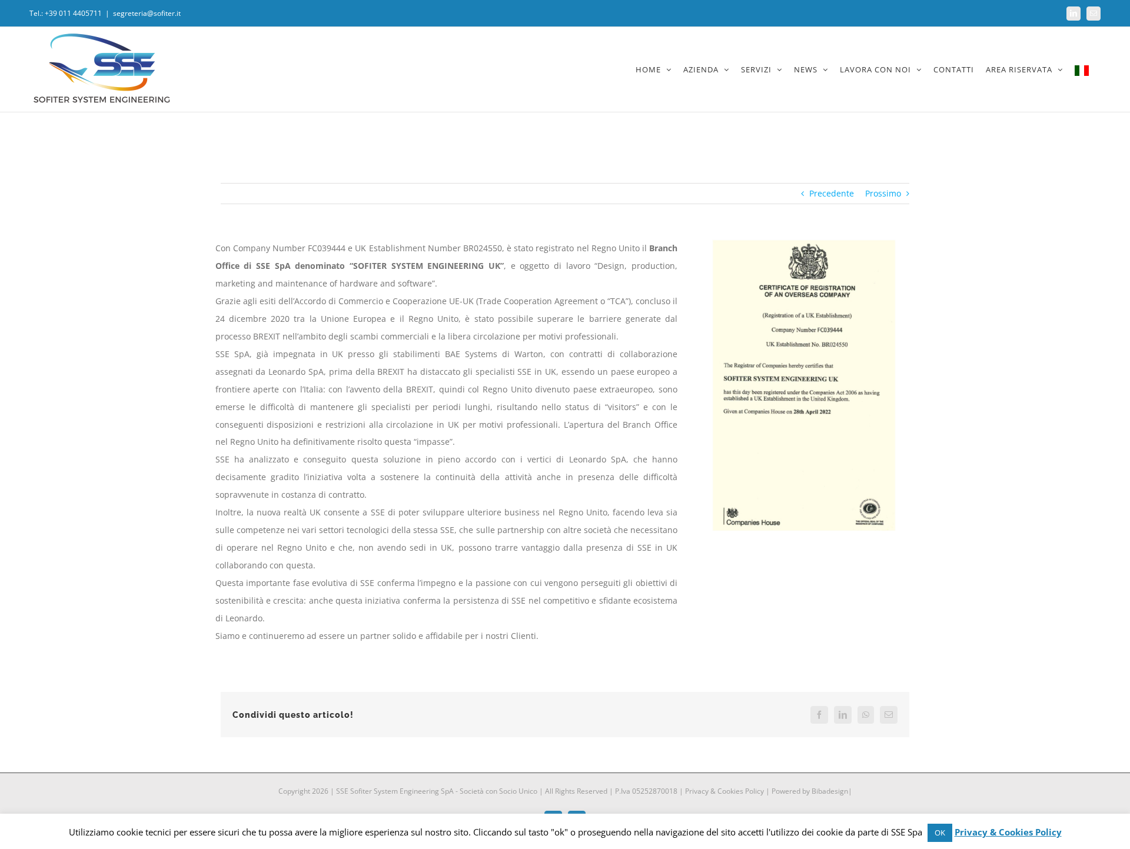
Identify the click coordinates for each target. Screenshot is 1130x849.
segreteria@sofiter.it (147, 13)
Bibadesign (830, 791)
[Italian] (1082, 69)
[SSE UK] (804, 243)
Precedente (831, 193)
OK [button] (940, 832)
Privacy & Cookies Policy (724, 791)
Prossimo (883, 193)
